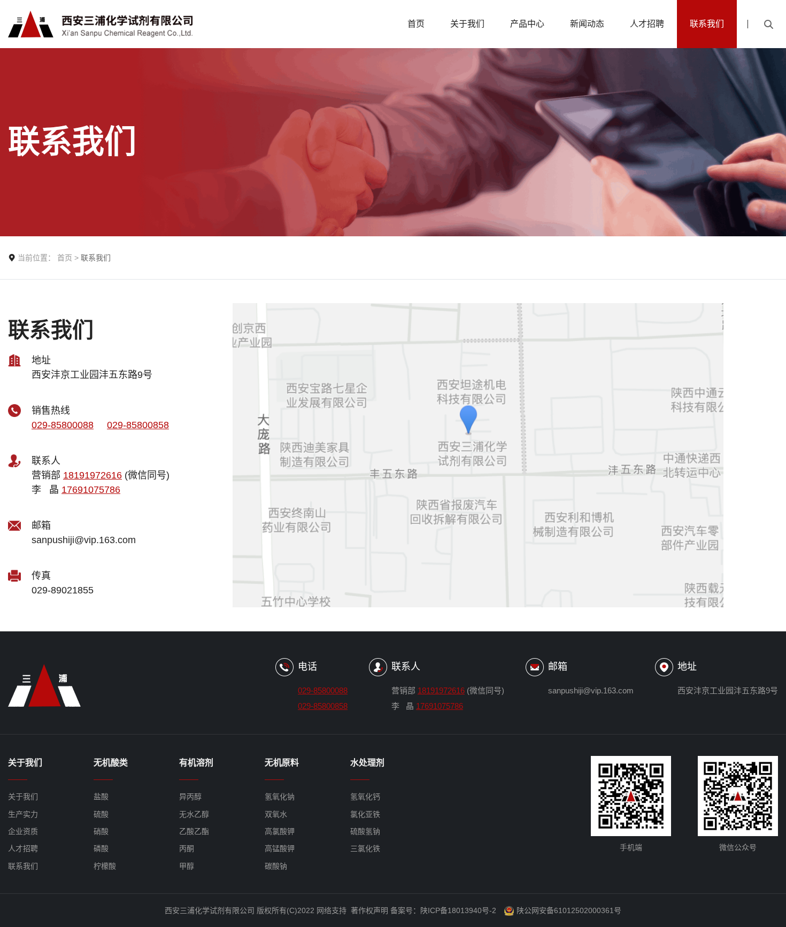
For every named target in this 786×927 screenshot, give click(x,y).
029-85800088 (63, 425)
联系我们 (707, 23)
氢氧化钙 (365, 796)
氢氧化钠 (280, 796)
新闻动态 (587, 23)
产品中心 (527, 23)
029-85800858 (138, 425)
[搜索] (768, 24)
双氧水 (276, 814)
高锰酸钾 (280, 848)
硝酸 (101, 831)
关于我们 (467, 23)
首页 (416, 23)
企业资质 (23, 831)
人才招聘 (647, 23)
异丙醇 (190, 796)
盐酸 (101, 796)
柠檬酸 (105, 866)
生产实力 (23, 814)
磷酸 (101, 848)
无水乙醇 (194, 814)
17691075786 (90, 489)
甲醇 (186, 866)
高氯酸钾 (280, 831)
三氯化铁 (365, 848)
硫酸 (101, 814)
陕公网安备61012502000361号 (569, 910)
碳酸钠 (276, 866)
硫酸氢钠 (365, 831)
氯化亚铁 (365, 814)
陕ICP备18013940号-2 (458, 910)
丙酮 (186, 848)
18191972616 (92, 475)
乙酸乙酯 (194, 831)
